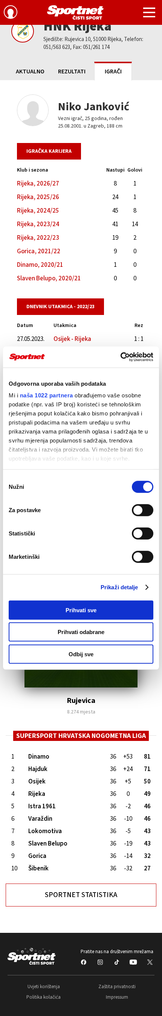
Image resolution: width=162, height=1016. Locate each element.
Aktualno (30, 71)
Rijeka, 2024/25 (38, 210)
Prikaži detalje (119, 587)
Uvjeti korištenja (44, 986)
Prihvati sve (81, 610)
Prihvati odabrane (81, 632)
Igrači (113, 71)
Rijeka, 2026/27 (38, 183)
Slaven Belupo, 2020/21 (49, 278)
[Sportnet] (75, 12)
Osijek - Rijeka (72, 339)
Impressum (117, 997)
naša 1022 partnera (46, 395)
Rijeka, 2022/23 (38, 237)
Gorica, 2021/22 (38, 251)
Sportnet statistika (81, 895)
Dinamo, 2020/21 (40, 264)
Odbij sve (81, 654)
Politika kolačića (43, 997)
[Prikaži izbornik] (149, 14)
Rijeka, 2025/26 (38, 197)
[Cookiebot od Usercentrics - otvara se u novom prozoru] (120, 357)
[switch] (142, 510)
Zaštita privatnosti (117, 986)
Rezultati (72, 71)
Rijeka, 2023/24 (38, 224)
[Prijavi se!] (10, 13)
